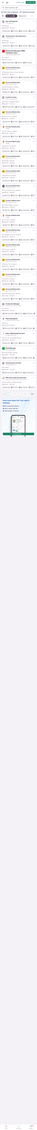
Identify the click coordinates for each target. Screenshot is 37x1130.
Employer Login (20, 2)
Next (32, 394)
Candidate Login (31, 2)
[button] (18, 417)
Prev (5, 394)
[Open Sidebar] (3, 2)
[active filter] (3, 16)
